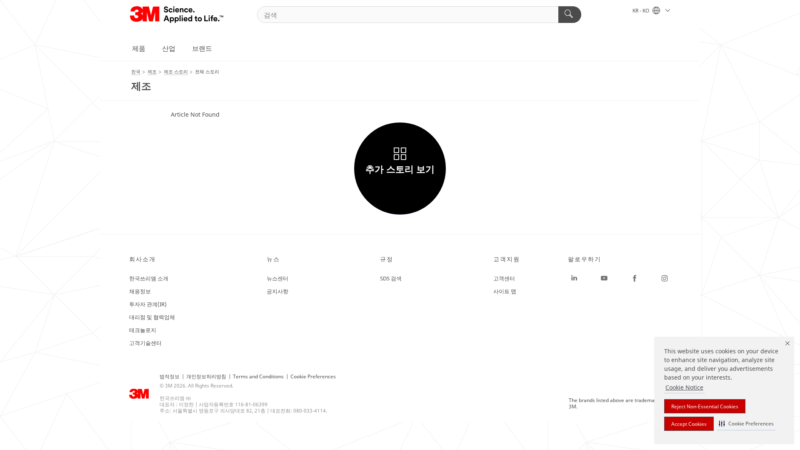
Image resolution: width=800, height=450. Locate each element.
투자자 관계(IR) (148, 304)
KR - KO (641, 10)
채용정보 (140, 291)
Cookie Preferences (313, 376)
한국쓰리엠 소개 (148, 278)
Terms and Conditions (258, 376)
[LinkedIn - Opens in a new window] (574, 278)
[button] (746, 423)
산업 (168, 48)
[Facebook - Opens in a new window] (634, 278)
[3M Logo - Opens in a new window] (177, 14)
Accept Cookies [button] (689, 424)
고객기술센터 (145, 343)
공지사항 (277, 291)
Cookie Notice (684, 387)
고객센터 (504, 278)
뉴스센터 (277, 278)
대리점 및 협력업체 (152, 317)
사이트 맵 (504, 291)
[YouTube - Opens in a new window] (604, 278)
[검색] (569, 14)
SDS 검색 (391, 278)
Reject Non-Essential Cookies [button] (704, 406)
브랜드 (202, 48)
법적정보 (170, 376)
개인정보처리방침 (206, 376)
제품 (138, 48)
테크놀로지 (142, 330)
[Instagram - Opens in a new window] (664, 278)
